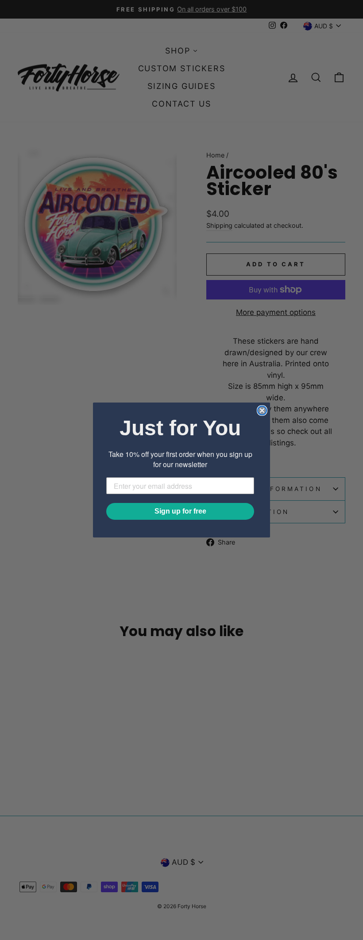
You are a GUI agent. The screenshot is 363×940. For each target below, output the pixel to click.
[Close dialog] (262, 410)
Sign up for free (180, 511)
